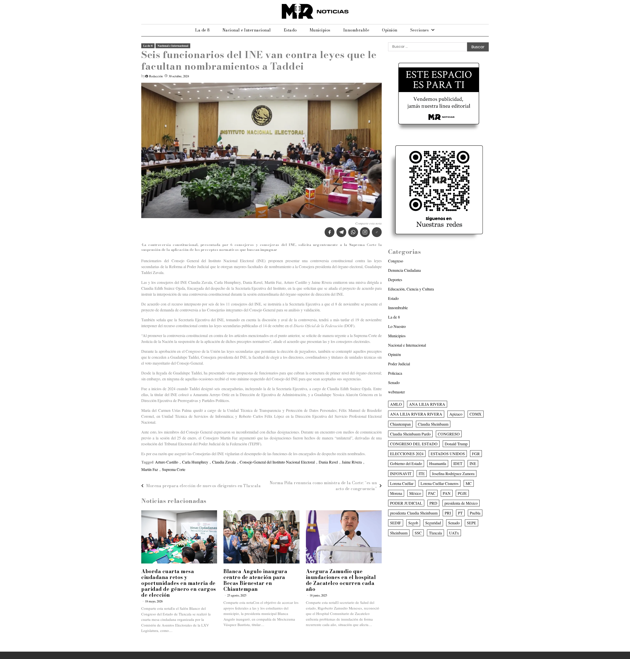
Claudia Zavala (224, 462)
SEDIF (395, 522)
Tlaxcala (435, 532)
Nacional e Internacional (246, 30)
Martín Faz (149, 469)
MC (469, 483)
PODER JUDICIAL (406, 503)
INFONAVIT (400, 473)
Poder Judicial (399, 363)
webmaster (396, 391)
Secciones (419, 30)
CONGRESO (449, 433)
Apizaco (455, 414)
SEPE (471, 522)
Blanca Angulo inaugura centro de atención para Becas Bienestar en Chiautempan (255, 580)
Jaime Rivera (352, 462)
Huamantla (437, 463)
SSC (418, 532)
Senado (394, 382)
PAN (447, 493)
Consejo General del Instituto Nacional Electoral (277, 462)
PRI (448, 512)
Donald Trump (456, 443)
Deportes (395, 279)
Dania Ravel (328, 462)
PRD (433, 503)
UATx (454, 532)
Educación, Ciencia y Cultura (411, 288)
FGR (476, 453)
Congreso (395, 260)
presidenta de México (461, 503)
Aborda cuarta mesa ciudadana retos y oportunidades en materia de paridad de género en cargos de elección (178, 583)
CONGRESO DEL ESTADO (414, 443)
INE (473, 463)
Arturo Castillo (166, 462)
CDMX (476, 414)
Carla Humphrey (195, 462)
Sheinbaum (399, 532)
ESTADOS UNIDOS (448, 453)
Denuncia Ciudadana (404, 270)
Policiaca (395, 373)
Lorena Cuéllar (401, 483)
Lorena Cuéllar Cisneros (439, 483)
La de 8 (202, 30)
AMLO (396, 404)
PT (460, 512)
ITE (422, 473)
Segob (413, 522)
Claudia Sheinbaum (433, 423)
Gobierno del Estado (406, 463)
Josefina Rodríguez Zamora (453, 473)
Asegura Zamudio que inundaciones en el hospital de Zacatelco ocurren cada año (341, 580)
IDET (457, 463)
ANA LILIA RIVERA (427, 404)
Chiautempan (400, 423)
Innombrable (356, 30)
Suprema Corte (173, 469)
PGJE (462, 493)
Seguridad (433, 522)
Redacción (156, 76)
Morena (396, 493)
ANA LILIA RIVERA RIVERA (416, 414)
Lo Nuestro (397, 326)
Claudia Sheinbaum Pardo (410, 433)
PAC (432, 493)
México (415, 493)
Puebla (475, 512)
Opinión (389, 30)
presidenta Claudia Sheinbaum (414, 512)
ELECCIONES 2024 (407, 453)
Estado (290, 30)
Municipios (320, 30)
